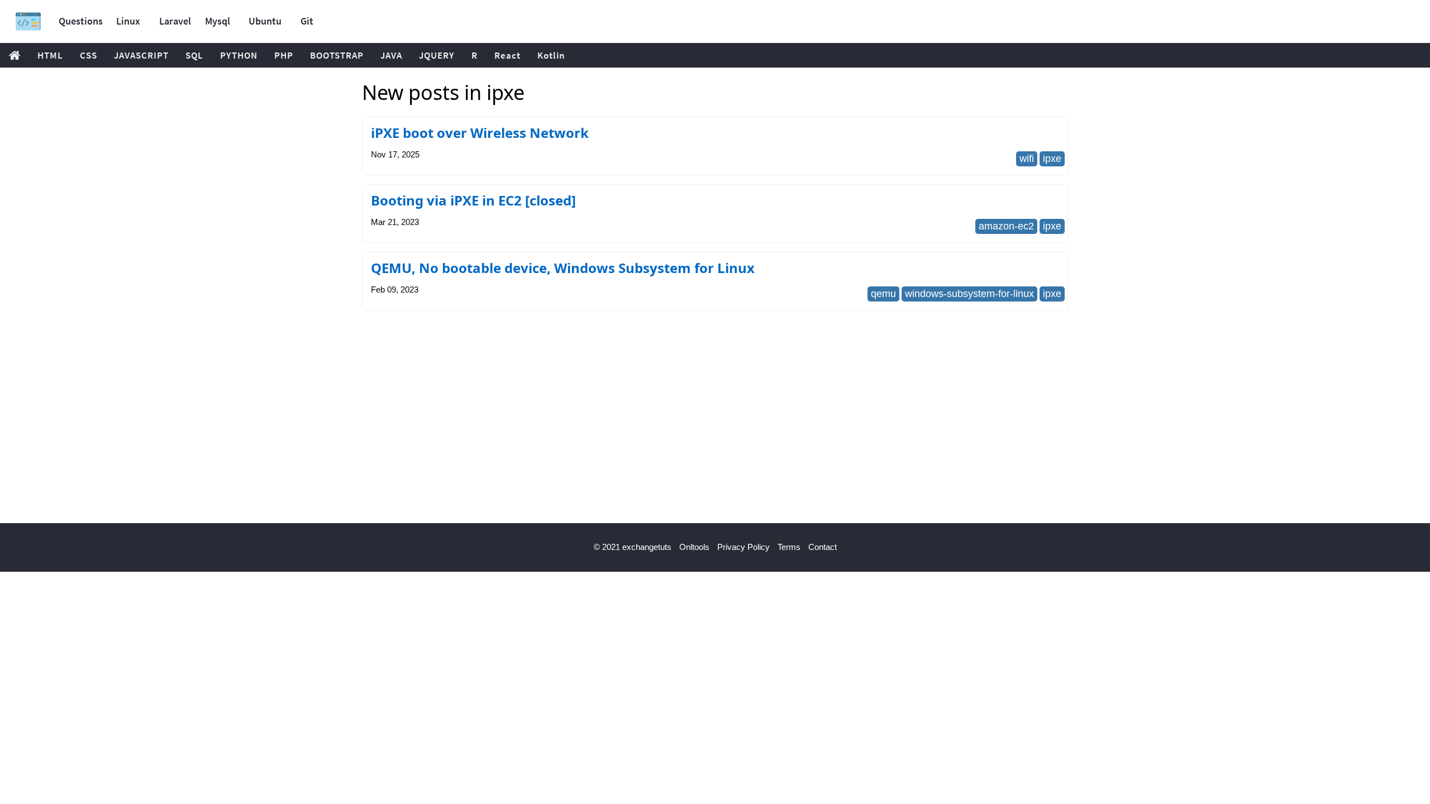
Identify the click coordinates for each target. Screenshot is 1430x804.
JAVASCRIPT (141, 55)
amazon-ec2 (1006, 226)
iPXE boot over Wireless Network (480, 132)
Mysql (217, 21)
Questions (81, 21)
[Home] (28, 21)
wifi (1026, 158)
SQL (194, 55)
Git (307, 21)
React (507, 55)
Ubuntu (265, 21)
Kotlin (551, 55)
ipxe (1052, 158)
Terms (789, 547)
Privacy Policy (743, 547)
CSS (88, 55)
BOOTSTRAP (337, 55)
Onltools (694, 547)
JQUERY (437, 55)
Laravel (175, 21)
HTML (50, 55)
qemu (883, 293)
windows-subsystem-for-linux (969, 293)
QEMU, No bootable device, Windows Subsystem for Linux (563, 268)
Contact (822, 547)
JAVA (391, 55)
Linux (128, 21)
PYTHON (239, 55)
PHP (283, 55)
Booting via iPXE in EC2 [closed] (473, 200)
